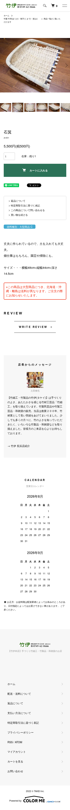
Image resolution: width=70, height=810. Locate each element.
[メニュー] (64, 5)
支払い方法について (19, 713)
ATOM (18, 742)
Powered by (15, 800)
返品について (15, 703)
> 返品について (17, 200)
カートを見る (15, 761)
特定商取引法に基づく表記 (23, 722)
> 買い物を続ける (18, 215)
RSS (10, 742)
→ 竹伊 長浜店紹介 (18, 446)
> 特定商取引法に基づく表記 (24, 205)
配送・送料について (19, 693)
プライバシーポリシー (20, 732)
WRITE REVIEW (33, 327)
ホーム (6, 15)
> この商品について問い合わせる (27, 210)
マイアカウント (16, 751)
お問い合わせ (15, 771)
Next (66, 65)
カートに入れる (38, 170)
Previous (4, 65)
